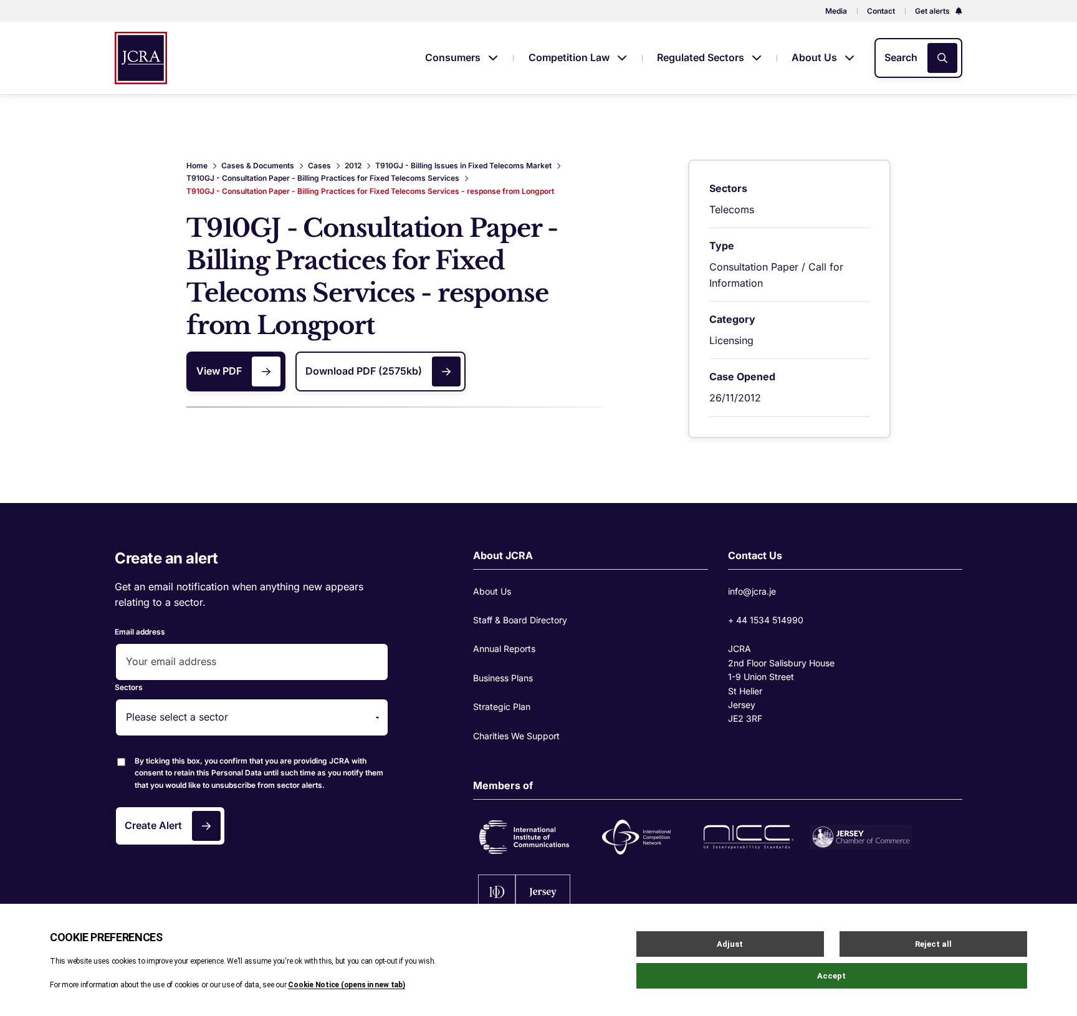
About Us (816, 57)
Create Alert (153, 825)
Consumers (454, 57)
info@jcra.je (752, 591)
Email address (140, 631)
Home (197, 165)
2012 (353, 165)
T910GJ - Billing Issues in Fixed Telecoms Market (463, 165)
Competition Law (570, 57)
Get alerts (933, 11)
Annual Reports (504, 648)
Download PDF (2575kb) (363, 371)
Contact (881, 11)
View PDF (219, 371)
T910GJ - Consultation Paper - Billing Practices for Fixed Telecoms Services (322, 178)
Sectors (129, 687)
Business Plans (503, 678)
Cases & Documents (257, 165)
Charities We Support (516, 736)
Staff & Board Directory (520, 620)
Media (836, 11)
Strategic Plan (501, 706)
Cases (319, 165)
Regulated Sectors (702, 57)
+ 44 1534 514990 (765, 620)
